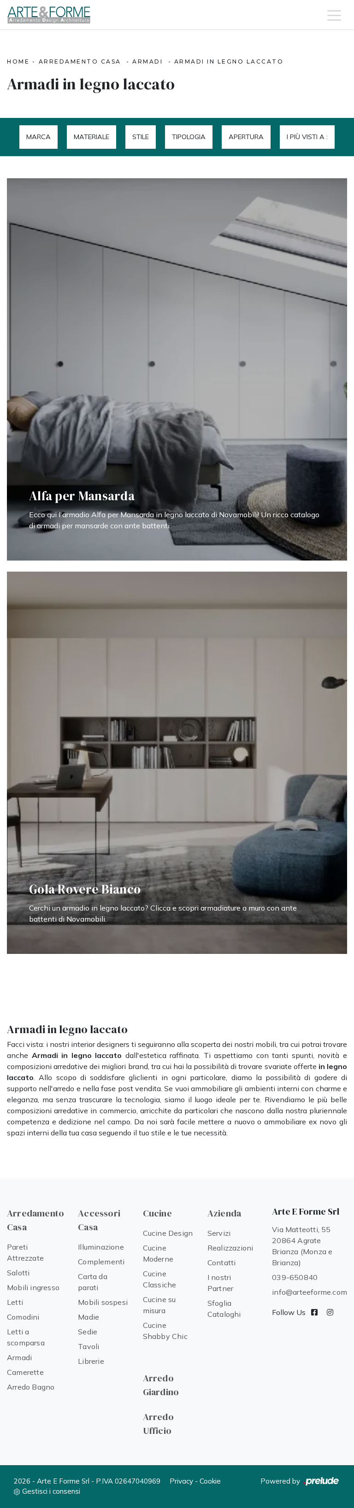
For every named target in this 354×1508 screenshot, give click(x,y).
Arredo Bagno (30, 1386)
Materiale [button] (91, 137)
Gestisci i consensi (51, 1491)
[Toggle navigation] (334, 14)
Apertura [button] (246, 137)
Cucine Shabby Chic (165, 1331)
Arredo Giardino (161, 1385)
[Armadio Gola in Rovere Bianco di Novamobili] (177, 763)
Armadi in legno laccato (229, 61)
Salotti (18, 1272)
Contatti (221, 1262)
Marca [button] (38, 137)
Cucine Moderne (158, 1253)
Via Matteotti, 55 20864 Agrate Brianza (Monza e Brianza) (302, 1246)
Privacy (181, 1481)
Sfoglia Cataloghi (224, 1308)
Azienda (224, 1213)
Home (18, 61)
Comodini (23, 1316)
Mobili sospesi (103, 1302)
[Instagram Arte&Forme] (330, 1312)
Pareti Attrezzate (25, 1252)
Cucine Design (168, 1233)
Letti (15, 1302)
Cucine (157, 1213)
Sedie (87, 1331)
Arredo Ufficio (158, 1423)
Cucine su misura (159, 1305)
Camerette (25, 1372)
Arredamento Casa (80, 61)
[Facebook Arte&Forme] (314, 1312)
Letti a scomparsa (26, 1337)
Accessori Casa (99, 1220)
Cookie (210, 1481)
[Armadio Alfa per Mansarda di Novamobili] (177, 369)
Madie (88, 1316)
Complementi (101, 1261)
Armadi (147, 61)
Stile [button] (140, 137)
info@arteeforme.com (309, 1292)
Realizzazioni (230, 1247)
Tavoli (88, 1346)
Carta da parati (92, 1282)
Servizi (218, 1233)
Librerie (91, 1361)
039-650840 (295, 1277)
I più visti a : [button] (307, 137)
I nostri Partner (220, 1283)
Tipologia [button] (189, 137)
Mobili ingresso (33, 1287)
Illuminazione (101, 1246)
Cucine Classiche (160, 1279)
